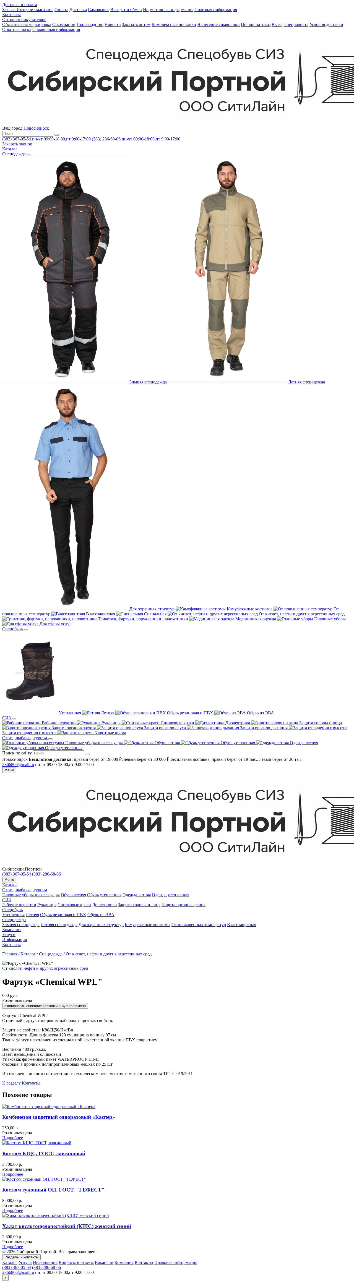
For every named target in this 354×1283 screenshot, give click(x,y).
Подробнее (12, 1137)
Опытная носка (16, 29)
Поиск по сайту (17, 753)
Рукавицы (46, 904)
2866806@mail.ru (18, 764)
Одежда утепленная (170, 894)
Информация (14, 939)
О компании (64, 24)
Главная (9, 954)
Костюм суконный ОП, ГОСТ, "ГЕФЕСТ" (53, 1190)
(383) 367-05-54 (16, 874)
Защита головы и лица (139, 904)
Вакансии (104, 1262)
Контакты (11, 14)
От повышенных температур (198, 924)
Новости (113, 24)
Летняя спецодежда (59, 924)
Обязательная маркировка (26, 24)
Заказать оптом (136, 24)
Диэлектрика (104, 904)
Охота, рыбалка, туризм (24, 889)
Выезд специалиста (290, 24)
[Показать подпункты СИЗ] (14, 719)
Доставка (78, 9)
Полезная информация (215, 9)
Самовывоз (98, 9)
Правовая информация (175, 1262)
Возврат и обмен (126, 9)
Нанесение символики (218, 24)
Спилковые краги (74, 904)
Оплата (61, 9)
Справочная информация (56, 29)
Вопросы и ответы (76, 1262)
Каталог (9, 884)
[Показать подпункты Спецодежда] (29, 155)
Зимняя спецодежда (21, 924)
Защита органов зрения (183, 904)
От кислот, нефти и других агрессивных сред (109, 954)
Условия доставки (326, 24)
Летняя (32, 914)
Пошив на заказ (255, 24)
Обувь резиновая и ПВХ (63, 914)
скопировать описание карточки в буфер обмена (45, 1006)
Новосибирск (36, 128)
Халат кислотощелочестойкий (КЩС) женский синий (66, 1226)
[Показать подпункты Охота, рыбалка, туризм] (50, 739)
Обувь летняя (73, 894)
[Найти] (56, 135)
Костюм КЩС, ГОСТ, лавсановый (43, 1153)
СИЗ (6, 899)
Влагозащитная (241, 924)
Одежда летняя (137, 894)
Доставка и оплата (19, 4)
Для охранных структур (101, 924)
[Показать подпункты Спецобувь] (26, 630)
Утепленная (13, 914)
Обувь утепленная (104, 894)
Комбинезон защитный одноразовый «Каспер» (58, 1117)
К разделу (11, 1083)
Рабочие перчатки (19, 904)
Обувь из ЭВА (100, 914)
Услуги (8, 934)
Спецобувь (12, 909)
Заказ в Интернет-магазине (27, 9)
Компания (11, 929)
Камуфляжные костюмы (147, 924)
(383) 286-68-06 (46, 874)
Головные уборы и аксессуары (31, 894)
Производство (90, 24)
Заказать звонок (17, 144)
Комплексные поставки (174, 24)
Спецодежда (14, 919)
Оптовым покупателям (24, 19)
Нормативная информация (168, 9)
